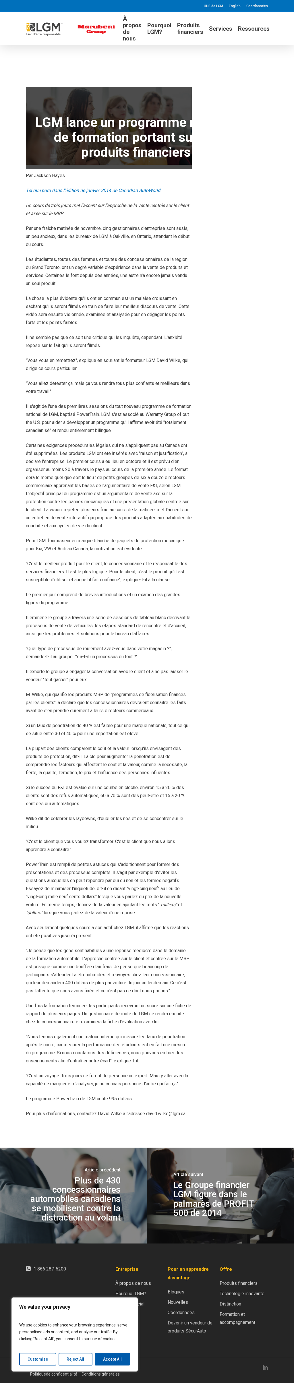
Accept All (112, 1359)
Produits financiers (239, 1283)
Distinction (230, 1304)
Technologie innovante (242, 1293)
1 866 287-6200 (50, 1269)
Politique (38, 1374)
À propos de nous (133, 1283)
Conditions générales (101, 1374)
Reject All (75, 1359)
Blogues (176, 1292)
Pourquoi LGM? (130, 1293)
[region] (74, 1334)
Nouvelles (178, 1302)
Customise (38, 1359)
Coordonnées (181, 1312)
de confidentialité (61, 1374)
